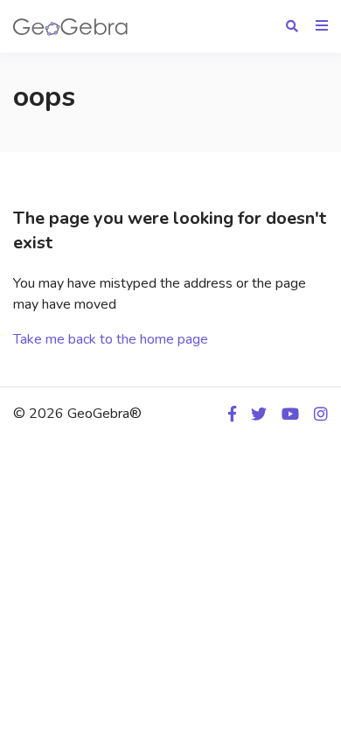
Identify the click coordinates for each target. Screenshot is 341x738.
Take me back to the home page (110, 339)
